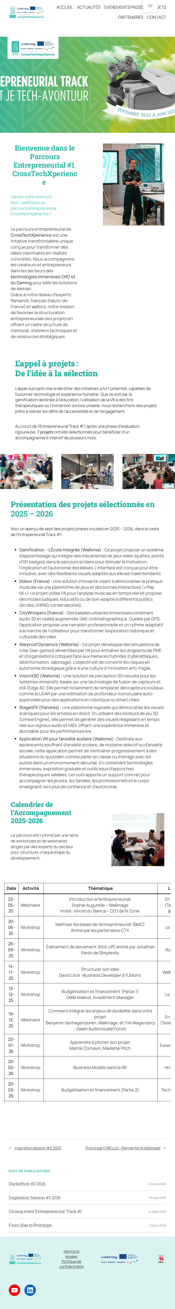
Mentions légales (71, 1254)
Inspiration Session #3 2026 (35, 1197)
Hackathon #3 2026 (27, 1183)
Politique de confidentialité (71, 1264)
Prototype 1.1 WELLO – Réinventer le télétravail (122, 1147)
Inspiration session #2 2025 (38, 1147)
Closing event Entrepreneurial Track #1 (45, 1211)
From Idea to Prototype (30, 1225)
